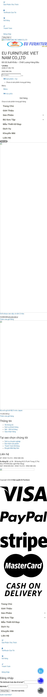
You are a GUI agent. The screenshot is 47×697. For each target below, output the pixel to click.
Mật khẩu (4, 686)
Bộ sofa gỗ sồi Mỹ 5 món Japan (11, 410)
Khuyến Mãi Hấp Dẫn (12, 448)
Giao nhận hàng (10, 432)
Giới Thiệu (8, 110)
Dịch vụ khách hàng (11, 427)
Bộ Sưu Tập (9, 119)
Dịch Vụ (7, 129)
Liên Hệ (7, 138)
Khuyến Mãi (9, 133)
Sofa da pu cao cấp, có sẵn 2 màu (12, 314)
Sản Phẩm (8, 115)
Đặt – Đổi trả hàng (11, 429)
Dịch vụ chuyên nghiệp (12, 441)
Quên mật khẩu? (6, 695)
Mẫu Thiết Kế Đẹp (12, 124)
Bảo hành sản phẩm (12, 444)
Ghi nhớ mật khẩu (17, 691)
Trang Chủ (8, 106)
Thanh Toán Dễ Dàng (12, 446)
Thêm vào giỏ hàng (7, 319)
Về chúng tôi (9, 425)
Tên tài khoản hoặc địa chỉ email (12, 682)
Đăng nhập (7, 34)
